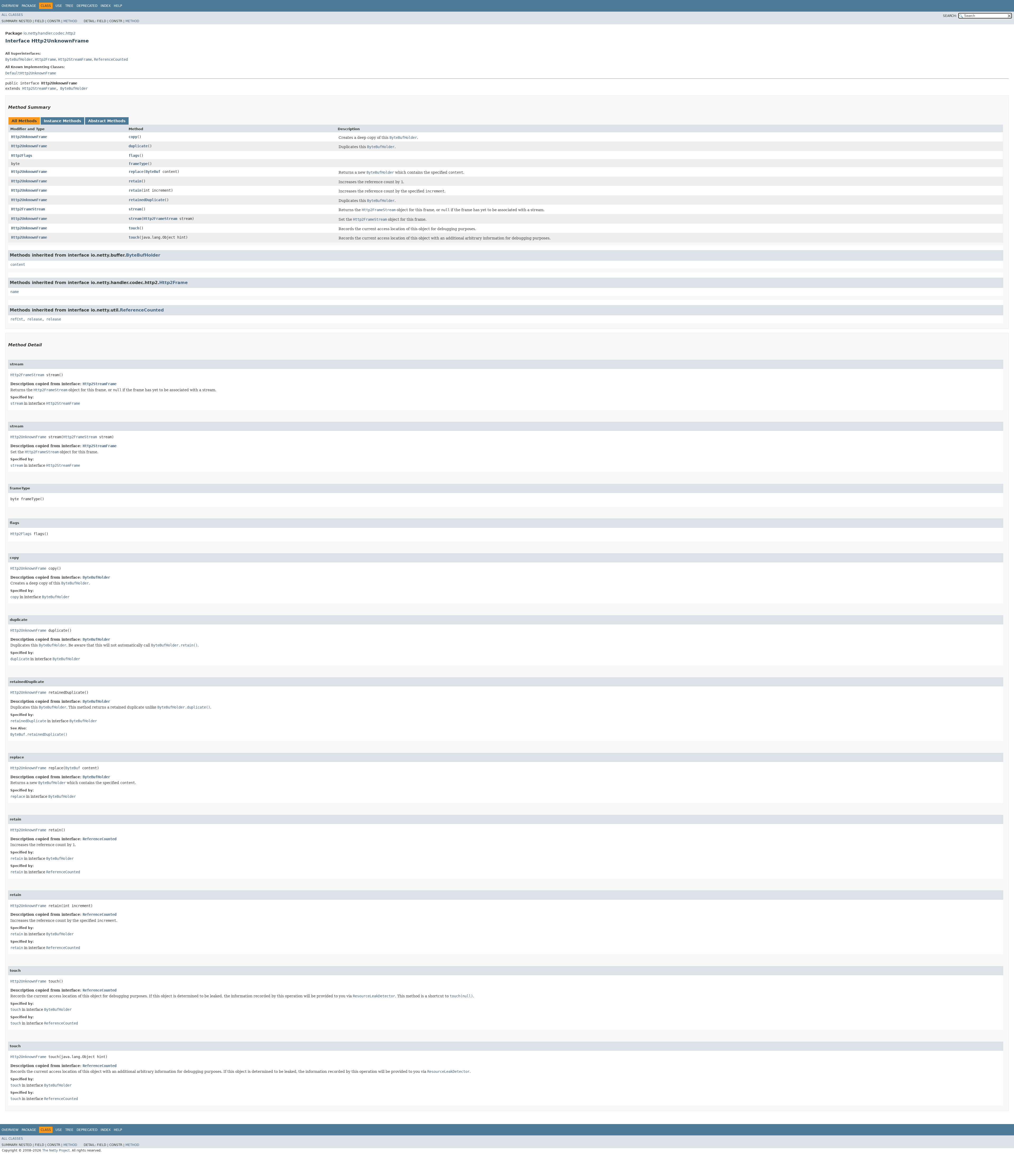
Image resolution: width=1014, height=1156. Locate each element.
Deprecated (87, 6)
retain (135, 181)
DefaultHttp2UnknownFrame (30, 73)
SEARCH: (950, 16)
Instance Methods (62, 121)
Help (118, 6)
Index (106, 6)
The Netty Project (56, 1150)
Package (29, 6)
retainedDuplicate (147, 200)
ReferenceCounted (111, 59)
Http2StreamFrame (75, 59)
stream (135, 209)
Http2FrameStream (28, 209)
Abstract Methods (106, 121)
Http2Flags (21, 155)
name (14, 292)
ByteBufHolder (19, 59)
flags (134, 155)
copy (133, 137)
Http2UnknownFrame (29, 137)
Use (58, 6)
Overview (10, 6)
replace (136, 171)
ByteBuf (152, 171)
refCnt (16, 319)
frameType (138, 164)
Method (70, 21)
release (34, 319)
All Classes (12, 15)
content (17, 264)
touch (134, 228)
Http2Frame (45, 59)
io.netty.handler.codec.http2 (50, 33)
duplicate (138, 146)
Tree (69, 6)
